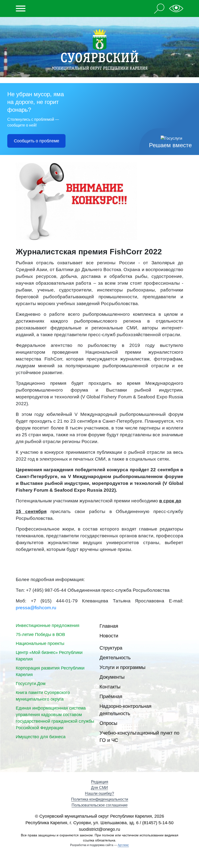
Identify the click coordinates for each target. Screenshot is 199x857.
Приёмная (111, 696)
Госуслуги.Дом (30, 683)
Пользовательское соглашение (100, 805)
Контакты (110, 686)
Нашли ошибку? (99, 793)
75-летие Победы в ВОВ (40, 634)
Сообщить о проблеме (36, 140)
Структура (111, 648)
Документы (112, 677)
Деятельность (115, 657)
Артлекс (123, 845)
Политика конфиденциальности (99, 799)
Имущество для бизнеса (41, 736)
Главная (109, 626)
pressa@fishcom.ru (36, 607)
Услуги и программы (122, 667)
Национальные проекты (40, 643)
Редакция (99, 782)
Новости (109, 635)
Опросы (108, 723)
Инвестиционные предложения (47, 625)
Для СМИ (99, 788)
